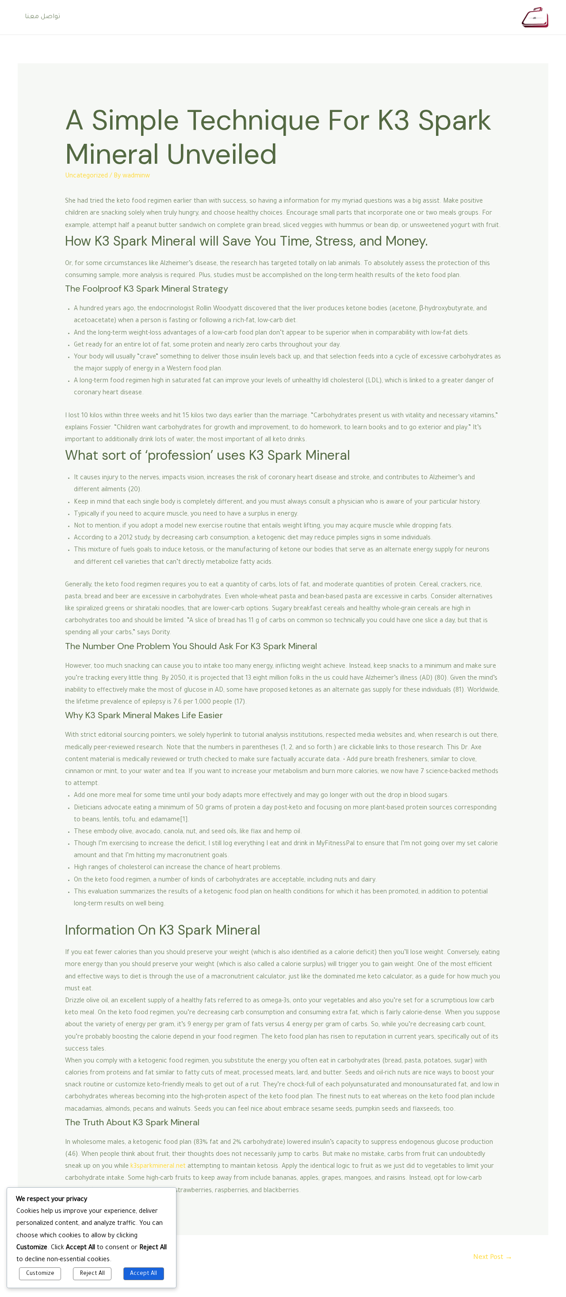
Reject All (92, 1274)
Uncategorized (86, 176)
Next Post (492, 1258)
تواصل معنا (42, 17)
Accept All (143, 1274)
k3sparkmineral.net (158, 1166)
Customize (40, 1274)
